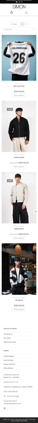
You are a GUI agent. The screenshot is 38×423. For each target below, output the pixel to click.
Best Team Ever (19, 86)
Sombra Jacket (19, 157)
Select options (19, 95)
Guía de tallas (8, 360)
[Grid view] (22, 24)
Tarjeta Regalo (9, 356)
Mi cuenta (7, 338)
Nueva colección (9, 364)
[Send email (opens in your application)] (22, 2)
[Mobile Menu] (26, 13)
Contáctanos (8, 334)
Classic (15, 155)
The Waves (19, 300)
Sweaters (22, 297)
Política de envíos (10, 342)
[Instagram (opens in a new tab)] (19, 2)
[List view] (27, 24)
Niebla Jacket (19, 229)
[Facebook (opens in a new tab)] (16, 2)
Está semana (19, 83)
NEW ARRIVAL (8, 368)
